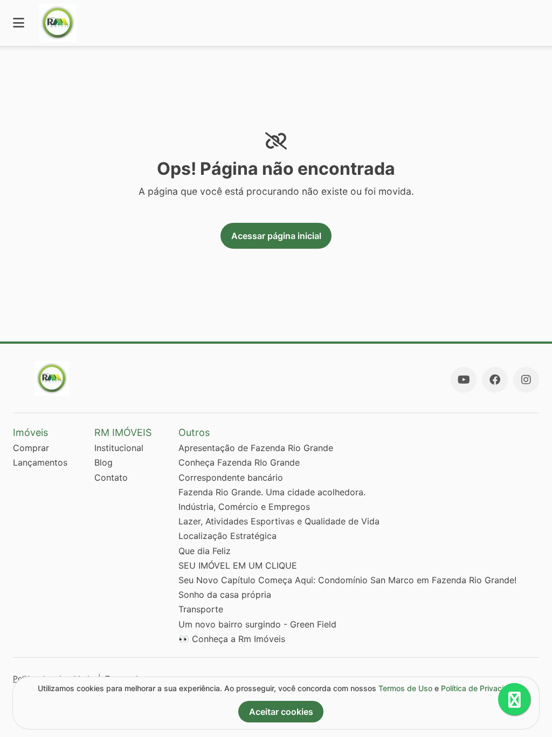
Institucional (118, 447)
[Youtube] (464, 380)
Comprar (31, 447)
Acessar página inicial (276, 235)
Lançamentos (40, 462)
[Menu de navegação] (18, 23)
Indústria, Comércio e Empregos (244, 506)
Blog (103, 462)
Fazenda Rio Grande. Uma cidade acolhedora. (271, 492)
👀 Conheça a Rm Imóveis (231, 638)
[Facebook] (495, 380)
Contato (111, 477)
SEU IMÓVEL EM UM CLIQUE (237, 565)
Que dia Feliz (204, 550)
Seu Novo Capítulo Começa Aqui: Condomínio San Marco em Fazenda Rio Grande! (347, 580)
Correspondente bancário (230, 477)
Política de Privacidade (481, 688)
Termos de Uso (405, 688)
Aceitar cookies (281, 711)
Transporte (200, 609)
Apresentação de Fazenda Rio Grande (255, 447)
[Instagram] (526, 380)
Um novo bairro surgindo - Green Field (257, 624)
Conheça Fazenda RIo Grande (239, 462)
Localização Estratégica (227, 535)
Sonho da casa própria (224, 594)
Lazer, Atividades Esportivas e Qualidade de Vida (279, 521)
